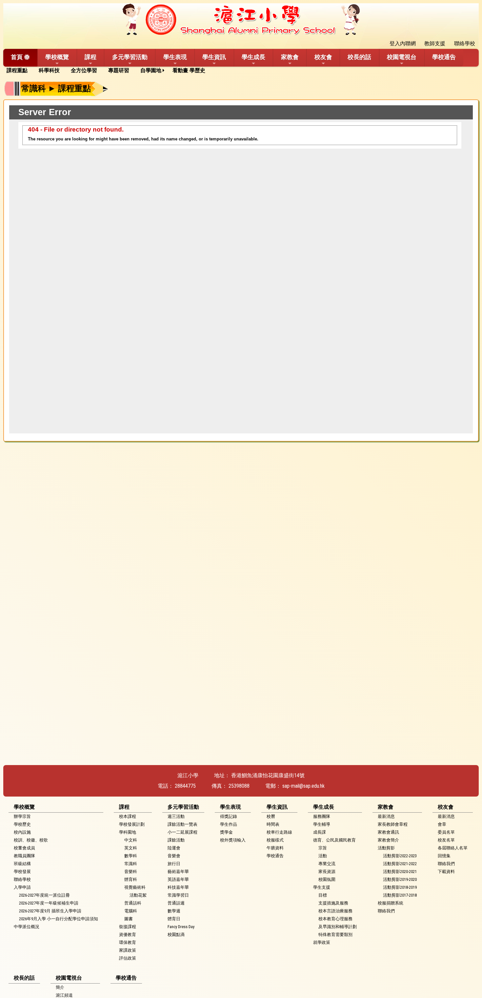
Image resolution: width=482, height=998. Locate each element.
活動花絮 (138, 895)
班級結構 (22, 863)
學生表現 (175, 56)
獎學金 (226, 832)
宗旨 (322, 847)
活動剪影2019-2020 (400, 879)
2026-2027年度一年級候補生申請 (48, 903)
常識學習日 (178, 895)
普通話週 (176, 903)
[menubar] (108, 70)
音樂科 (130, 871)
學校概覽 (57, 56)
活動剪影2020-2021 (400, 871)
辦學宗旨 (22, 816)
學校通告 (444, 56)
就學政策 (321, 942)
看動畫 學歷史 (188, 70)
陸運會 (174, 847)
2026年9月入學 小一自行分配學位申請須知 (58, 918)
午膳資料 (275, 847)
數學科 (130, 855)
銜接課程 (127, 926)
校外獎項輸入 (233, 840)
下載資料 (446, 871)
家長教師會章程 (393, 824)
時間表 (273, 824)
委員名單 (446, 832)
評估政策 (127, 958)
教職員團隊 (24, 855)
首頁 (17, 56)
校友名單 (446, 840)
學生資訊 (214, 56)
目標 (322, 895)
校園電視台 (401, 56)
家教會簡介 (388, 840)
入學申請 (22, 887)
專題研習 (118, 70)
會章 (442, 824)
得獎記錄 (228, 816)
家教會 (290, 56)
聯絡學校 (22, 879)
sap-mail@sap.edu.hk (303, 786)
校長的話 (359, 56)
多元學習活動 (130, 56)
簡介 (60, 987)
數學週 (174, 910)
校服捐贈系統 (390, 903)
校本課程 (127, 816)
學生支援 (321, 887)
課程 (90, 56)
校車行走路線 (279, 832)
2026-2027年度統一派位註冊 (44, 895)
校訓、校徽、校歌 (31, 840)
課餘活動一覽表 (182, 824)
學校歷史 (22, 824)
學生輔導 (321, 824)
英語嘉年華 (178, 879)
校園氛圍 (326, 879)
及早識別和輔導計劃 (337, 926)
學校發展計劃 (132, 824)
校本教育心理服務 (335, 918)
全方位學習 (84, 70)
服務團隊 (321, 816)
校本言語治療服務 (335, 910)
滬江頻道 (64, 995)
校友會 (323, 56)
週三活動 (176, 816)
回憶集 (444, 855)
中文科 (130, 840)
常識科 (130, 863)
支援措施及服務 (333, 903)
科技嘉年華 (178, 887)
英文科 (130, 847)
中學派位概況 (26, 926)
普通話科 (132, 903)
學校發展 (22, 871)
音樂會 (174, 855)
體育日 (174, 918)
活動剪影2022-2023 (400, 855)
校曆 (271, 816)
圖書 (128, 918)
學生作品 (228, 824)
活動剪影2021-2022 (400, 863)
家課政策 (127, 950)
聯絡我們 (386, 910)
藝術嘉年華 (178, 871)
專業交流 (326, 863)
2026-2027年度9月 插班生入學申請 (50, 910)
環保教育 (127, 942)
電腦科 (130, 910)
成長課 (319, 832)
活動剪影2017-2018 (400, 895)
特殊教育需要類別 (335, 934)
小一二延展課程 (182, 832)
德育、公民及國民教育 (334, 840)
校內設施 (22, 832)
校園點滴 (176, 934)
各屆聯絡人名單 (453, 847)
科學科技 (49, 70)
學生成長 (253, 56)
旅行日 (174, 863)
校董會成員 (24, 847)
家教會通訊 (388, 832)
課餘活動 (176, 840)
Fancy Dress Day (181, 926)
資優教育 (127, 934)
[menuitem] (19, 70)
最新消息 (386, 816)
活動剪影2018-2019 (400, 887)
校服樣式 (275, 840)
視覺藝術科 (135, 887)
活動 (322, 855)
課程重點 (17, 70)
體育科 (130, 879)
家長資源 (326, 871)
